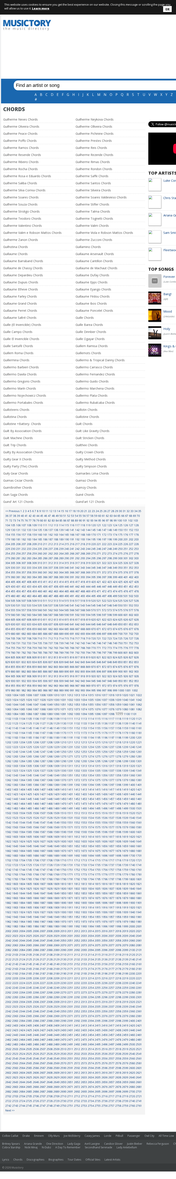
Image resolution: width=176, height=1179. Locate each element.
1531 (70, 818)
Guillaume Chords (15, 254)
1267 (43, 756)
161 (45, 535)
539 (61, 605)
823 (109, 657)
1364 (22, 780)
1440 (132, 794)
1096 (98, 714)
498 (109, 596)
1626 (36, 841)
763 (56, 648)
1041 (132, 700)
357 (23, 572)
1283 (15, 761)
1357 (111, 775)
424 (115, 582)
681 (18, 634)
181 (18, 539)
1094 (84, 714)
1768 (50, 874)
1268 (50, 756)
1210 (63, 742)
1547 (43, 822)
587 (50, 615)
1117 (111, 719)
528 (136, 601)
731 (18, 643)
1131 (70, 723)
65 (118, 516)
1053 (77, 704)
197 (104, 539)
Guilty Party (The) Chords (20, 466)
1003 (8, 695)
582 (23, 615)
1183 (15, 737)
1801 (139, 879)
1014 (84, 695)
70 (138, 516)
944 (88, 681)
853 (136, 662)
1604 (22, 837)
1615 (98, 837)
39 (18, 516)
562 (50, 610)
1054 (84, 704)
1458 (118, 799)
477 (131, 591)
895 (93, 671)
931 (18, 681)
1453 (84, 799)
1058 (111, 704)
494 (88, 596)
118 (82, 525)
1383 (15, 785)
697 (104, 634)
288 (56, 558)
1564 (22, 827)
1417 (111, 789)
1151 (70, 728)
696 (99, 634)
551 (125, 605)
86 (64, 520)
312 (50, 563)
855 (13, 667)
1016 (98, 695)
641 (72, 624)
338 (56, 568)
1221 (139, 742)
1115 (98, 719)
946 (99, 681)
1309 (56, 766)
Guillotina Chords (15, 417)
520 (93, 601)
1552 (77, 822)
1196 (105, 737)
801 (125, 652)
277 (131, 553)
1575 (98, 827)
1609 (56, 837)
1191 (70, 737)
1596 (105, 832)
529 (7, 605)
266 (72, 553)
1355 (98, 775)
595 (93, 615)
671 (99, 629)
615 (66, 619)
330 (13, 568)
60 (99, 516)
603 (136, 615)
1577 (111, 827)
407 (23, 582)
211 (45, 544)
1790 (63, 879)
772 (104, 648)
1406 (36, 789)
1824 (22, 888)
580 (13, 615)
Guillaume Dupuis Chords (20, 282)
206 (18, 544)
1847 (43, 893)
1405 (29, 789)
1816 (105, 884)
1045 (22, 704)
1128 (50, 723)
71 (6, 520)
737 (50, 643)
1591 (70, 832)
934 (34, 681)
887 (50, 671)
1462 (8, 804)
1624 (22, 841)
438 (56, 586)
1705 (29, 860)
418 (82, 582)
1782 (8, 879)
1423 (15, 794)
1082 (139, 709)
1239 (125, 747)
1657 (111, 846)
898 (109, 671)
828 (136, 657)
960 (40, 686)
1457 (111, 799)
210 (40, 544)
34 (135, 511)
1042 (139, 700)
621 (99, 619)
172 (104, 535)
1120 (132, 719)
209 (34, 544)
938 (56, 681)
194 (88, 539)
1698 (118, 855)
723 (109, 638)
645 (93, 624)
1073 (77, 709)
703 (136, 634)
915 (66, 676)
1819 (125, 884)
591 (72, 615)
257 (23, 553)
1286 (36, 761)
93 (91, 520)
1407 (43, 789)
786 (45, 652)
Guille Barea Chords (89, 325)
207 (23, 544)
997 (104, 690)
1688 (50, 855)
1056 (98, 704)
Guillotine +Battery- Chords (22, 424)
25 (101, 511)
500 (120, 596)
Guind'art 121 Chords (90, 502)
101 (125, 520)
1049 (50, 704)
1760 (132, 870)
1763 (15, 874)
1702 (8, 860)
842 (77, 662)
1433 (84, 794)
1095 (91, 714)
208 (29, 544)
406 (18, 582)
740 (66, 643)
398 (109, 577)
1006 (29, 695)
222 (104, 544)
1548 (50, 822)
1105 (29, 719)
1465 (29, 804)
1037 (105, 700)
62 (107, 516)
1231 (70, 747)
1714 (91, 860)
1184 (22, 737)
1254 (91, 752)
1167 (43, 733)
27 (108, 511)
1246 (36, 752)
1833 (84, 888)
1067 (36, 709)
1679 (125, 851)
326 (125, 563)
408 (29, 582)
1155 (98, 728)
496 (99, 596)
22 (89, 511)
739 (61, 643)
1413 (84, 789)
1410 (63, 789)
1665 (29, 851)
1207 (43, 742)
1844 (22, 893)
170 (93, 535)
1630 (63, 841)
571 (99, 610)
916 (72, 676)
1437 (111, 794)
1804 (22, 884)
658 (29, 629)
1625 (29, 841)
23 (93, 511)
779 (7, 652)
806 (18, 657)
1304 (22, 766)
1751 (70, 870)
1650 (63, 846)
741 (72, 643)
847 (104, 662)
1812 (77, 884)
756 (18, 648)
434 (34, 586)
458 (29, 591)
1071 (63, 709)
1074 (84, 709)
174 (115, 535)
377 (131, 572)
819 (88, 657)
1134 (91, 723)
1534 (91, 818)
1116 (105, 719)
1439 (125, 794)
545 (93, 605)
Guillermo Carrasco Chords (94, 367)
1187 (43, 737)
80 (41, 520)
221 (99, 544)
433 (29, 586)
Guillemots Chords (88, 353)
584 (34, 615)
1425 (29, 794)
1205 (29, 742)
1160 (132, 728)
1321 (139, 766)
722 (104, 638)
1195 (98, 737)
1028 (43, 700)
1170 (63, 733)
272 (104, 553)
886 (45, 671)
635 (40, 624)
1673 (84, 851)
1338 (118, 770)
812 (50, 657)
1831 (70, 888)
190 (66, 539)
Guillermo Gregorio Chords (21, 381)
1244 (22, 752)
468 (82, 591)
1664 (22, 851)
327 (131, 563)
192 (77, 539)
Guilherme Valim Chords (92, 226)
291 (72, 558)
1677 (111, 851)
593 (82, 615)
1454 (91, 799)
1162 (8, 733)
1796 (105, 879)
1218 (118, 742)
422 (104, 582)
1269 (56, 756)
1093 (77, 714)
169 (88, 535)
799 (115, 652)
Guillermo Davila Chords (20, 374)
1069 (50, 709)
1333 (84, 770)
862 (50, 667)
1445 (29, 799)
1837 (111, 888)
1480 (132, 804)
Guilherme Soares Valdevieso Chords (101, 197)
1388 (50, 785)
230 (13, 549)
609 (34, 619)
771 (99, 648)
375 (120, 572)
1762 (8, 874)
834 (34, 662)
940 (66, 681)
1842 (8, 893)
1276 (105, 756)
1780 (132, 874)
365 (66, 572)
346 (99, 568)
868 (82, 667)
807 (23, 657)
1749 (56, 870)
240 (66, 549)
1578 (118, 827)
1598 (118, 832)
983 (29, 690)
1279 (125, 756)
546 (99, 605)
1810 (63, 884)
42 (30, 516)
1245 (29, 752)
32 (128, 511)
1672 (77, 851)
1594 (91, 832)
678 (136, 629)
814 (61, 657)
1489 (56, 808)
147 (104, 530)
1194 (91, 737)
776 (125, 648)
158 (29, 535)
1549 (56, 822)
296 (99, 558)
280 (13, 558)
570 (93, 610)
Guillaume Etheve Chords (20, 289)
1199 (125, 737)
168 (82, 535)
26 (104, 511)
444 (88, 586)
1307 (43, 766)
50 (60, 516)
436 (45, 586)
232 (23, 549)
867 (77, 667)
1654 (91, 846)
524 (115, 601)
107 (23, 525)
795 (93, 652)
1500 (132, 808)
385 (40, 577)
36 (6, 516)
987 (50, 690)
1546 (36, 822)
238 (56, 549)
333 (29, 568)
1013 (77, 695)
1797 (111, 879)
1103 (15, 719)
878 (136, 667)
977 (131, 686)
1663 (15, 851)
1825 (29, 888)
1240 (132, 747)
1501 (139, 808)
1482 (8, 808)
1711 (70, 860)
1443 (15, 799)
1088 (43, 714)
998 (109, 690)
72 (10, 520)
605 (13, 619)
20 (81, 511)
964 (61, 686)
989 (61, 690)
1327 (43, 770)
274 (115, 553)
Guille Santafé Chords (18, 346)
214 (61, 544)
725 (120, 638)
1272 (77, 756)
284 (34, 558)
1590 (63, 832)
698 (109, 634)
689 (61, 634)
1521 (139, 813)
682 (23, 634)
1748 (50, 870)
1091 (63, 714)
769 (88, 648)
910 (40, 676)
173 (109, 535)
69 (134, 516)
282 (23, 558)
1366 (36, 780)
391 (72, 577)
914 (61, 676)
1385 (29, 785)
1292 (77, 761)
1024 (15, 700)
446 (99, 586)
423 (109, 582)
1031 (63, 700)
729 (7, 643)
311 (45, 563)
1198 (118, 737)
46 (45, 516)
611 (45, 619)
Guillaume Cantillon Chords (94, 261)
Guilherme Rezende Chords (94, 155)
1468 (50, 804)
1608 (50, 837)
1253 (84, 752)
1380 (132, 780)
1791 (70, 879)
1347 (43, 775)
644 (88, 624)
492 (77, 596)
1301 (139, 761)
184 (34, 539)
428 (136, 582)
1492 (77, 808)
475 (120, 591)
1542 (8, 822)
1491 (70, 808)
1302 (8, 766)
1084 (15, 714)
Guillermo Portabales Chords (23, 403)
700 (120, 634)
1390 (63, 785)
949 (115, 681)
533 (29, 605)
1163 (15, 733)
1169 (56, 733)
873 (109, 667)
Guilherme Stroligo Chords (21, 211)
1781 (139, 874)
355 (13, 572)
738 (56, 643)
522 (104, 601)
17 (70, 511)
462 (50, 591)
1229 (56, 747)
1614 (91, 837)
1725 (29, 865)
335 (40, 568)
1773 (84, 874)
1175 (98, 733)
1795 (98, 879)
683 (29, 634)
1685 (29, 855)
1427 (43, 794)
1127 (43, 723)
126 (125, 525)
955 (13, 686)
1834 (91, 888)
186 (45, 539)
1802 (8, 884)
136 (45, 530)
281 (18, 558)
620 (93, 619)
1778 (118, 874)
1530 (63, 818)
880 (13, 671)
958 (29, 686)
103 (136, 520)
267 (77, 553)
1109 (56, 719)
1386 (36, 785)
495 (93, 596)
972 (104, 686)
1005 (22, 695)
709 (34, 638)
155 (13, 535)
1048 (43, 704)
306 (18, 563)
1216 (105, 742)
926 (125, 676)
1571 (70, 827)
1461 (139, 799)
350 (120, 568)
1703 (15, 860)
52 (68, 516)
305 (13, 563)
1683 (15, 855)
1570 (63, 827)
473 (109, 591)
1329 (56, 770)
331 (18, 568)
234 (34, 549)
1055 (91, 704)
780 (13, 652)
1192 (77, 737)
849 (115, 662)
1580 (132, 827)
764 (61, 648)
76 (26, 520)
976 (125, 686)
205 (13, 544)
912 (50, 676)
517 (77, 601)
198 (109, 539)
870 (93, 667)
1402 (8, 789)
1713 (84, 860)
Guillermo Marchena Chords (95, 388)
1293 (84, 761)
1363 (15, 780)
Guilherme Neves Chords (20, 119)
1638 (118, 841)
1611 (70, 837)
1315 (98, 766)
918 (82, 676)
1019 (118, 695)
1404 (22, 789)
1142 (8, 728)
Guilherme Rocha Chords (20, 169)
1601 (139, 832)
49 (57, 516)
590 (66, 615)
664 (61, 629)
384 (34, 577)
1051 (63, 704)
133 (29, 530)
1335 (98, 770)
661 (45, 629)
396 (99, 577)
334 (34, 568)
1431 (70, 794)
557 (23, 610)
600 (120, 615)
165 (66, 535)
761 (45, 648)
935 (40, 681)
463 (56, 591)
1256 (105, 752)
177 (131, 535)
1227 (43, 747)
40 (22, 516)
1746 (36, 870)
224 (115, 544)
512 (50, 601)
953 (136, 681)
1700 (132, 855)
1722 (8, 865)
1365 (29, 780)
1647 (43, 846)
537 (50, 605)
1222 (8, 747)
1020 (125, 695)
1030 (56, 700)
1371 (70, 780)
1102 (8, 719)
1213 (84, 742)
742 (77, 643)
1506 (36, 813)
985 (40, 690)
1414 (91, 789)
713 (56, 638)
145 (93, 530)
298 (109, 558)
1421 (139, 789)
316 (72, 563)
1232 (77, 747)
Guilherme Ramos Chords (21, 148)
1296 (105, 761)
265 (66, 553)
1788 (50, 879)
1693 (84, 855)
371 (99, 572)
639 (61, 624)
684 (34, 634)
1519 (125, 813)
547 (104, 605)
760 (40, 648)
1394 (91, 785)
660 (40, 629)
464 (61, 591)
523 (109, 601)
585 (40, 615)
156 (18, 535)
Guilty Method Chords (91, 459)
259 (34, 553)
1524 (22, 818)
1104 (22, 719)
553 (136, 605)
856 (18, 667)
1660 (132, 846)
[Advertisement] (116, 45)
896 (99, 671)
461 (45, 591)
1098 (111, 714)
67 (126, 516)
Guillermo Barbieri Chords (21, 367)
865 (66, 667)
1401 (139, 785)
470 (93, 591)
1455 (98, 799)
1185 (29, 737)
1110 (63, 719)
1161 (139, 728)
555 (13, 610)
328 (136, 563)
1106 (36, 719)
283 (29, 558)
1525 (29, 818)
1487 (43, 808)
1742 (8, 870)
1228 (50, 747)
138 (56, 530)
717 (77, 638)
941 (72, 681)
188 (56, 539)
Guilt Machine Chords (18, 438)
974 (115, 686)
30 (120, 511)
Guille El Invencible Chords (21, 339)
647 (104, 624)
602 (131, 615)
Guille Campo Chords (17, 332)
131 (18, 530)
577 (131, 610)
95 (99, 520)
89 (76, 520)
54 (76, 516)
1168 (50, 733)
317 (77, 563)
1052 (70, 704)
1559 (125, 822)
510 (40, 601)
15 (62, 511)
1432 (77, 794)
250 (120, 549)
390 (66, 577)
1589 (56, 832)
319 (88, 563)
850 (120, 662)
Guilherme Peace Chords (20, 134)
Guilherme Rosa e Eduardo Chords (27, 176)
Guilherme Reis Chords (91, 148)
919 (88, 676)
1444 (22, 799)
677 (131, 629)
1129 (56, 723)
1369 (56, 780)
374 (115, 572)
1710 (63, 860)
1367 (43, 780)
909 (34, 676)
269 (88, 553)
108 (29, 525)
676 (125, 629)
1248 (50, 752)
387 (50, 577)
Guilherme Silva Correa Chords (24, 190)
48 (53, 516)
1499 (125, 808)
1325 (29, 770)
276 (125, 553)
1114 (91, 719)
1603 (15, 837)
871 (99, 667)
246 (99, 549)
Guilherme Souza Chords (20, 204)
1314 (91, 766)
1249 (56, 752)
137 (50, 530)
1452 (77, 799)
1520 (132, 813)
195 (93, 539)
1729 (56, 865)
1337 (111, 770)
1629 (56, 841)
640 (66, 624)
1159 (125, 728)
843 (82, 662)
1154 (91, 728)
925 (120, 676)
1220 (132, 742)
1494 (91, 808)
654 (7, 629)
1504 (22, 813)
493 (82, 596)
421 (99, 582)
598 (109, 615)
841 (72, 662)
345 (93, 568)
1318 (118, 766)
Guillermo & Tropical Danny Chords (100, 360)
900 (120, 671)
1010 (56, 695)
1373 (84, 780)
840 (66, 662)
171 (99, 535)
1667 (43, 851)
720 (93, 638)
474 (115, 591)
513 (56, 601)
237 (50, 549)
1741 (139, 865)
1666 (36, 851)
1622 (8, 841)
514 (61, 601)
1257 (111, 752)
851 (125, 662)
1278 (118, 756)
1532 (77, 818)
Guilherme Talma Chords (93, 211)
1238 (118, 747)
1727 (43, 865)
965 (66, 686)
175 (120, 535)
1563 (15, 827)
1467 (43, 804)
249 (115, 549)
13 (54, 511)
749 (115, 643)
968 (82, 686)
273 (109, 553)
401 (125, 577)
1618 (118, 837)
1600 (132, 832)
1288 (50, 761)
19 (77, 511)
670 (93, 629)
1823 (15, 888)
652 (131, 624)
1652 (77, 846)
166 (72, 535)
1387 (43, 785)
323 (109, 563)
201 (125, 539)
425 (120, 582)
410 (40, 582)
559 (34, 610)
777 (131, 648)
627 (131, 619)
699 (115, 634)
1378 (118, 780)
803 (136, 652)
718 (82, 638)
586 (45, 615)
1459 (125, 799)
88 (72, 520)
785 (40, 652)
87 (68, 520)
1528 (50, 818)
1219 (125, 742)
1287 (43, 761)
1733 (84, 865)
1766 (36, 874)
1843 (15, 893)
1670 (63, 851)
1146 (36, 728)
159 (34, 535)
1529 (56, 818)
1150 (63, 728)
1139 (125, 723)
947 (104, 681)
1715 (98, 860)
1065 (22, 709)
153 (136, 530)
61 (103, 516)
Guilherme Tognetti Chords (94, 218)
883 (29, 671)
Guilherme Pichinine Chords (95, 134)
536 (45, 605)
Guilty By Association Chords (23, 452)
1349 (56, 775)
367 (77, 572)
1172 (77, 733)
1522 (8, 818)
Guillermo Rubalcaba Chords (95, 403)
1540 (132, 818)
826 (125, 657)
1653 (84, 846)
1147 (43, 728)
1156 (105, 728)
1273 (84, 756)
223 (109, 544)
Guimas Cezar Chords (18, 480)
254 (7, 553)
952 (131, 681)
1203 (15, 742)
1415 (98, 789)
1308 (50, 766)
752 (131, 643)
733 (29, 643)
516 (72, 601)
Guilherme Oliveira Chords (21, 126)
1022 (139, 695)
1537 (111, 818)
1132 (77, 723)
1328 (50, 770)
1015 (91, 695)
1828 (50, 888)
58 (91, 516)
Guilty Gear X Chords (17, 459)
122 (104, 525)
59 (95, 516)
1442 (8, 799)
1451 (70, 799)
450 (120, 586)
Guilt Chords (84, 424)
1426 (36, 794)
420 (93, 582)
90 (80, 520)
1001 (128, 690)
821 (99, 657)
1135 (98, 723)
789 (61, 652)
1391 (70, 785)
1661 (139, 846)
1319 (125, 766)
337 (50, 568)
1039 (118, 700)
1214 (91, 742)
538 (56, 605)
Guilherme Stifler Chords (92, 204)
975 (120, 686)
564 (61, 610)
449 (115, 586)
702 (131, 634)
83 (53, 520)
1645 (29, 846)
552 (131, 605)
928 (136, 676)
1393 (84, 785)
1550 (63, 822)
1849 (56, 893)
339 (61, 568)
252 (131, 549)
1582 (8, 832)
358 (29, 572)
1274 (91, 756)
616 (72, 619)
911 (45, 676)
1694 (91, 855)
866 (72, 667)
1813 (84, 884)
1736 (105, 865)
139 (61, 530)
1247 (43, 752)
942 (77, 681)
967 (77, 686)
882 (23, 671)
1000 (121, 690)
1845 (29, 893)
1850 (63, 893)
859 (34, 667)
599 (115, 615)
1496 (105, 808)
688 (56, 634)
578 (136, 610)
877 (131, 667)
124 (115, 525)
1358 (118, 775)
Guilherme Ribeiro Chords (21, 162)
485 (40, 596)
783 (29, 652)
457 (23, 591)
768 (82, 648)
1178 (118, 733)
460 (40, 591)
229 (7, 549)
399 (115, 577)
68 (130, 516)
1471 (70, 804)
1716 (105, 860)
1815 (98, 884)
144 (88, 530)
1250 (63, 752)
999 (115, 690)
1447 (43, 799)
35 (139, 511)
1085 (22, 714)
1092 (70, 714)
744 (88, 643)
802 (131, 652)
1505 (29, 813)
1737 (111, 865)
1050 (56, 704)
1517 (111, 813)
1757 (111, 870)
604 (7, 619)
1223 (15, 747)
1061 (132, 704)
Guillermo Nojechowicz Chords (24, 395)
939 (61, 681)
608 (29, 619)
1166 (36, 733)
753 (136, 643)
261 (45, 553)
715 (66, 638)
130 (13, 530)
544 (88, 605)
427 (131, 582)
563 (56, 610)
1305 (29, 766)
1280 (132, 756)
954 (7, 686)
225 (120, 544)
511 (45, 601)
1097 (105, 714)
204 (7, 544)
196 (99, 539)
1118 (118, 719)
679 (7, 634)
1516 (105, 813)
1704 (22, 860)
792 (77, 652)
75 (22, 520)
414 (61, 582)
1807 (43, 884)
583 (29, 615)
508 (29, 601)
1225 (29, 747)
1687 (43, 855)
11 (47, 511)
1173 (84, 733)
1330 (63, 770)
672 (104, 629)
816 (72, 657)
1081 (132, 709)
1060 (125, 704)
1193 (84, 737)
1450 (63, 799)
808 (29, 657)
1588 (50, 832)
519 (88, 601)
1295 (98, 761)
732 (23, 643)
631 (18, 624)
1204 (22, 742)
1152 (77, 728)
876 (125, 667)
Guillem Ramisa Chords (92, 346)
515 (66, 601)
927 (131, 676)
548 (109, 605)
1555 (98, 822)
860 (40, 667)
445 (93, 586)
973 (109, 686)
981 (18, 690)
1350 (63, 775)
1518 (118, 813)
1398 (118, 785)
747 (104, 643)
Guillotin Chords (86, 410)
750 (120, 643)
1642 (8, 846)
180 (13, 539)
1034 (84, 700)
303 (136, 558)
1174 (91, 733)
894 (88, 671)
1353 (84, 775)
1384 (22, 785)
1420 (132, 789)
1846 (36, 893)
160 (40, 535)
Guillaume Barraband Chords (23, 261)
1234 (91, 747)
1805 (29, 884)
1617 (111, 837)
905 (13, 676)
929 (7, 681)
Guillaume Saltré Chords (19, 318)
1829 (56, 888)
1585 (29, 832)
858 (29, 667)
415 (66, 582)
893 (82, 671)
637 (50, 624)
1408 (50, 789)
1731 (70, 865)
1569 (56, 827)
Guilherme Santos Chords (93, 183)
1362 (8, 780)
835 (40, 662)
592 (77, 615)
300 (120, 558)
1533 (84, 818)
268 (82, 553)
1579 (125, 827)
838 (56, 662)
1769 (56, 874)
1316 (105, 766)
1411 (70, 789)
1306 (36, 766)
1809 (56, 884)
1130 (63, 723)
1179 (125, 733)
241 (72, 549)
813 (56, 657)
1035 (91, 700)
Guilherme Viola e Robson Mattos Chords (104, 233)
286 (45, 558)
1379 (125, 780)
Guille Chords (85, 318)
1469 (56, 804)
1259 (125, 752)
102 (130, 520)
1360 (132, 775)
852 (131, 662)
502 (131, 596)
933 (29, 681)
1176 (105, 733)
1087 (36, 714)
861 (45, 667)
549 (115, 605)
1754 (91, 870)
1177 (111, 733)
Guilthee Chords (87, 445)
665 (66, 629)
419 (88, 582)
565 (66, 610)
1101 (134, 714)
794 (88, 652)
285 (40, 558)
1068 (43, 709)
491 (72, 596)
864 (61, 667)
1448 (50, 799)
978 (136, 686)
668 (82, 629)
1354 (91, 775)
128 (136, 525)
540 (66, 605)
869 (88, 667)
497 (104, 596)
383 (29, 577)
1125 (29, 723)
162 (50, 535)
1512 (77, 813)
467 (77, 591)
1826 (36, 888)
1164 (22, 733)
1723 (15, 865)
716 (72, 638)
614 (61, 619)
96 (103, 520)
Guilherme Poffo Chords (20, 141)
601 (125, 615)
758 (29, 648)
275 (120, 553)
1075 (91, 709)
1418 (118, 789)
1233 (84, 747)
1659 (125, 846)
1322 (8, 770)
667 (77, 629)
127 (131, 525)
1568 (50, 827)
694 (88, 634)
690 (66, 634)
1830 (63, 888)
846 (99, 662)
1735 (98, 865)
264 (61, 553)
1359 (125, 775)
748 (109, 643)
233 (29, 549)
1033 (77, 700)
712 (50, 638)
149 (115, 530)
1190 (63, 737)
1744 (22, 870)
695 (93, 634)
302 (131, 558)
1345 (29, 775)
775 (120, 648)
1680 (132, 851)
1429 (56, 794)
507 (23, 601)
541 (72, 605)
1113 (84, 719)
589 (61, 615)
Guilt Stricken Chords (90, 438)
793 (82, 652)
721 (99, 638)
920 (93, 676)
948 (109, 681)
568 (82, 610)
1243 (15, 752)
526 (125, 601)
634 (34, 624)
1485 (29, 808)
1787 (43, 879)
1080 (125, 709)
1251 (70, 752)
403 (136, 577)
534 (34, 605)
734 (34, 643)
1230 (63, 747)
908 (29, 676)
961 (45, 686)
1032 (70, 700)
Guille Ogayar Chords (90, 339)
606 (18, 619)
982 (23, 690)
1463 (15, 804)
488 (56, 596)
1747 (43, 870)
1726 (36, 865)
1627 (43, 841)
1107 (43, 719)
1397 (111, 785)
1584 (22, 832)
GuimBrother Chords (17, 487)
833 (29, 662)
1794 (91, 879)
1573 (84, 827)
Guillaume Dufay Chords (92, 275)
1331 (70, 770)
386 (45, 577)
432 (23, 586)
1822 (8, 888)
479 (7, 596)
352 (131, 568)
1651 (70, 846)
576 (125, 610)
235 (40, 549)
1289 (56, 761)
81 (45, 520)
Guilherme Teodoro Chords (22, 218)
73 (14, 520)
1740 (132, 865)
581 (18, 615)
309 (34, 563)
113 (56, 525)
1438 (118, 794)
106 (18, 525)
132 (23, 530)
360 (40, 572)
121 (99, 525)
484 (34, 596)
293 (82, 558)
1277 (111, 756)
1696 (105, 855)
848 (109, 662)
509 (34, 601)
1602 (8, 837)
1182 (8, 737)
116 (72, 525)
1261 (139, 752)
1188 (50, 737)
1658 (118, 846)
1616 (105, 837)
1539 (125, 818)
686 (45, 634)
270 (93, 553)
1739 (125, 865)
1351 (70, 775)
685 (40, 634)
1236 (105, 747)
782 (23, 652)
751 (125, 643)
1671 (70, 851)
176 (125, 535)
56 (84, 516)
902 (131, 671)
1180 (132, 733)
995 (93, 690)
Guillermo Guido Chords (92, 381)
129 (7, 530)
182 (23, 539)
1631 (70, 841)
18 (74, 511)
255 (13, 553)
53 (72, 516)
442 (77, 586)
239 (61, 549)
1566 (36, 827)
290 (66, 558)
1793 (84, 879)
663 (56, 629)
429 (7, 586)
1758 (118, 870)
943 (82, 681)
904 (7, 676)
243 (82, 549)
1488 (50, 808)
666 (72, 629)
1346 (36, 775)
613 (56, 619)
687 (50, 634)
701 (125, 634)
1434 (91, 794)
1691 (70, 855)
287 (50, 558)
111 (45, 525)
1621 (139, 837)
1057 (105, 704)
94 (95, 520)
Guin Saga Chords (15, 495)
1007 (36, 695)
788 (56, 652)
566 (72, 610)
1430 (63, 794)
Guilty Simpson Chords (91, 466)
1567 (43, 827)
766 (72, 648)
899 (115, 671)
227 (131, 544)
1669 (56, 851)
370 (93, 572)
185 (40, 539)
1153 (84, 728)
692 (77, 634)
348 (109, 568)
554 (7, 610)
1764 (22, 874)
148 (109, 530)
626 (125, 619)
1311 (70, 766)
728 (136, 638)
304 (7, 563)
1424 (22, 794)
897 (104, 671)
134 (34, 530)
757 (23, 648)
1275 (98, 756)
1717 (111, 860)
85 (60, 520)
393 (82, 577)
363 (56, 572)
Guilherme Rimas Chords (93, 162)
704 (7, 638)
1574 (91, 827)
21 (85, 511)
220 (93, 544)
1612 (77, 837)
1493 (84, 808)
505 (13, 601)
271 (99, 553)
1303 (15, 766)
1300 (132, 761)
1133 (84, 723)
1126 (36, 723)
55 (80, 516)
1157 (111, 728)
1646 (36, 846)
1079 (118, 709)
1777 (111, 874)
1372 (77, 780)
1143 (15, 728)
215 (66, 544)
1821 (139, 884)
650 (120, 624)
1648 (50, 846)
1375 (98, 780)
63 (111, 516)
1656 (105, 846)
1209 (56, 742)
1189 (56, 737)
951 (125, 681)
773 (109, 648)
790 (66, 652)
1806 (36, 884)
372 (104, 572)
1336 (105, 770)
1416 (105, 789)
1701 (139, 855)
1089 (50, 714)
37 (10, 516)
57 (88, 516)
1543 (15, 822)
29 (116, 511)
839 (61, 662)
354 (7, 572)
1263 (15, 756)
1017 (105, 695)
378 (136, 572)
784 (34, 652)
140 (66, 530)
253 (136, 549)
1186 (36, 737)
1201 (139, 737)
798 (109, 652)
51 (64, 516)
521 (99, 601)
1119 (125, 719)
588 (56, 615)
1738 (118, 865)
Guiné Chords (85, 495)
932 (23, 681)
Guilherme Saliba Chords (20, 183)
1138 (118, 723)
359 (34, 572)
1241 (139, 747)
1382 (8, 785)
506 (18, 601)
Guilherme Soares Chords (21, 197)
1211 (70, 742)
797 (104, 652)
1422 (8, 794)
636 (45, 624)
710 (40, 638)
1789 (56, 879)
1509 (56, 813)
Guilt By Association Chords (22, 431)
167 (77, 535)
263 (56, 553)
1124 (22, 723)
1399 (125, 785)
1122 (8, 723)
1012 (70, 695)
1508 (50, 813)
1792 (77, 879)
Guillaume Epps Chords (92, 282)
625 (120, 619)
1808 (50, 884)
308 (29, 563)
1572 (77, 827)
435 (40, 586)
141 (72, 530)
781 (18, 652)
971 (99, 686)
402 (131, 577)
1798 (118, 879)
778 (136, 648)
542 (77, 605)
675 (120, 629)
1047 (36, 704)
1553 (84, 822)
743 (82, 643)
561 (45, 610)
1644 (22, 846)
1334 (91, 770)
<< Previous (12, 511)
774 (115, 648)
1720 (132, 860)
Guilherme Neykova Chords (95, 119)
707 (23, 638)
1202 (8, 742)
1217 (111, 742)
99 (115, 520)
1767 (43, 874)
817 (77, 657)
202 (131, 539)
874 (115, 667)
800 (120, 652)
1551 (70, 822)
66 (122, 516)
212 (50, 544)
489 (61, 596)
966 (72, 686)
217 (77, 544)
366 (72, 572)
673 (109, 629)
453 (136, 586)
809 (34, 657)
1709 (56, 860)
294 (88, 558)
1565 (29, 827)
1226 (36, 747)
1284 (22, 761)
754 (7, 648)
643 (82, 624)
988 (56, 690)
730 (13, 643)
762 (50, 648)
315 (66, 563)
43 (33, 516)
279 (7, 558)
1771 (70, 874)
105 (13, 525)
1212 (77, 742)
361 (45, 572)
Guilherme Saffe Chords (92, 176)
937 (50, 681)
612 (50, 619)
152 (131, 530)
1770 (63, 874)
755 (13, 648)
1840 (132, 888)
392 (77, 577)
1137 (111, 723)
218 (82, 544)
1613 (84, 837)
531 (18, 605)
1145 (29, 728)
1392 (77, 785)
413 (56, 582)
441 (72, 586)
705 (13, 638)
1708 (50, 860)
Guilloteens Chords (16, 410)
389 (61, 577)
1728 (50, 865)
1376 (105, 780)
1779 (125, 874)
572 (104, 610)
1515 (98, 813)
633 (29, 624)
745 (93, 643)
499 (115, 596)
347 (104, 568)
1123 (15, 723)
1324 (22, 770)
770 (93, 648)
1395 (98, 785)
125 (120, 525)
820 (93, 657)
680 (13, 634)
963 (56, 686)
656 (18, 629)
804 (7, 657)
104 (7, 525)
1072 (70, 709)
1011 (63, 695)
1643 (15, 846)
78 (33, 520)
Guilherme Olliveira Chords (94, 126)
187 (50, 539)
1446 (36, 799)
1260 (132, 752)
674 (115, 629)
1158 (118, 728)
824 (115, 657)
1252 (77, 752)
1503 (15, 813)
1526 (36, 818)
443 (82, 586)
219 (88, 544)
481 (18, 596)
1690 (63, 855)
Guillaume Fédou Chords (93, 296)
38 (14, 516)
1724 (22, 865)
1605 (29, 837)
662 (50, 629)
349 (115, 568)
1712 (77, 860)
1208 (50, 742)
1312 (77, 766)
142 (77, 530)
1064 (15, 709)
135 (40, 530)
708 (29, 638)
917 (77, 676)
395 (93, 577)
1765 (29, 874)
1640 (132, 841)
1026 (29, 700)
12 (50, 511)
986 (45, 690)
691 (72, 634)
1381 (139, 780)
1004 (15, 695)
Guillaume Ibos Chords (91, 303)
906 (18, 676)
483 (29, 596)
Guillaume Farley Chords (20, 296)
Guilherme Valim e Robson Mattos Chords (32, 233)
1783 (15, 879)
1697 (111, 855)
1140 (132, 723)
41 (26, 516)
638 (56, 624)
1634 (91, 841)
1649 (56, 846)
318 (82, 563)
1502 (8, 813)
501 (125, 596)
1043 (8, 704)
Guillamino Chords (88, 247)
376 (125, 572)
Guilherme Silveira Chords (93, 190)
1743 (15, 870)
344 (88, 568)
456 (18, 591)
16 (66, 511)
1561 (139, 822)
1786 (36, 879)
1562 (8, 827)
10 (43, 511)
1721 (139, 860)
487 (50, 596)
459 (34, 591)
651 (125, 624)
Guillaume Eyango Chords (93, 289)
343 (82, 568)
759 (34, 648)
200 (120, 539)
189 (61, 539)
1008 (43, 695)
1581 (139, 827)
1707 (43, 860)
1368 (50, 780)
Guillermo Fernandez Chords (95, 374)
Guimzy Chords (86, 487)
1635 (98, 841)
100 (119, 520)
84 (57, 520)
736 (45, 643)
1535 (98, 818)
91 (84, 520)
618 (82, 619)
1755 (98, 870)
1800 (132, 879)
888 (56, 671)
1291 (70, 761)
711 (45, 638)
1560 (132, 822)
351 (125, 568)
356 (18, 572)
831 (18, 662)
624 (115, 619)
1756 (105, 870)
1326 (36, 770)
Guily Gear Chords (15, 473)
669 (88, 629)
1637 (111, 841)
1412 (77, 789)
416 (72, 582)
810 (40, 657)
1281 (139, 756)
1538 (118, 818)
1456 (105, 799)
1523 (15, 818)
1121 (139, 719)
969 (88, 686)
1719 (125, 860)
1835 (98, 888)
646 (99, 624)
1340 (132, 770)
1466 (36, 804)
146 (99, 530)
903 (136, 671)
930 (13, 681)
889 (61, 671)
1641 (139, 841)
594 (88, 615)
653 (136, 624)
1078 (111, 709)
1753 (84, 870)
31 (124, 511)
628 (136, 619)
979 (7, 690)
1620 (132, 837)
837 (50, 662)
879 (7, 671)
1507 (43, 813)
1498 (118, 808)
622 (104, 619)
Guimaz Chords (86, 480)
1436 (105, 794)
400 (120, 577)
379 (7, 577)
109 (34, 525)
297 (104, 558)
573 (109, 610)
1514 (91, 813)
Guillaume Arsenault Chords (95, 254)
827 (131, 657)
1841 (139, 888)
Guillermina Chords (16, 360)
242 (77, 549)
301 (125, 558)
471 (99, 591)
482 (23, 596)
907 (23, 676)
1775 (98, 874)
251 (125, 549)
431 (18, 586)
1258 (118, 752)
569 (88, 610)
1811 (70, 884)
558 (29, 610)
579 (7, 615)
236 (45, 549)
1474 (91, 804)
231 (18, 549)
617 (77, 619)
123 (109, 525)
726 (125, 638)
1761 (139, 870)
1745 (29, 870)
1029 (50, 700)
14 (58, 511)
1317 (111, 766)
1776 (105, 874)
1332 (77, 770)
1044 (15, 704)
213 (56, 544)
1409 (56, 789)
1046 (29, 704)
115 (66, 525)
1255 (98, 752)
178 (136, 535)
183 (29, 539)
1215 (98, 742)
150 (120, 530)
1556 (105, 822)
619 (88, 619)
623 (109, 619)
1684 (22, 855)
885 (40, 671)
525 (120, 601)
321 (99, 563)
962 (50, 686)
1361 (139, 775)
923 (109, 676)
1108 (50, 719)
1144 (22, 728)
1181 (139, 733)
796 (99, 652)
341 (72, 568)
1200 (132, 737)
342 (77, 568)
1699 (125, 855)
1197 (111, 737)
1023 (8, 700)
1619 (125, 837)
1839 (125, 888)
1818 (118, 884)
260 (40, 553)
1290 (63, 761)
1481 (139, 804)
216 (72, 544)
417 (77, 582)
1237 (111, 747)
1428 (50, 794)
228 (136, 544)
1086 (29, 714)
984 (34, 690)
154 (7, 535)
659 (34, 629)
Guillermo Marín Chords (19, 388)
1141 (139, 723)
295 (93, 558)
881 (18, 671)
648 (109, 624)
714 (61, 638)
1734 (91, 865)
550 (120, 605)
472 (104, 591)
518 (82, 601)
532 (23, 605)
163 (56, 535)
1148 (50, 728)
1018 (111, 695)
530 (13, 605)
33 (132, 511)
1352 (77, 775)
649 (115, 624)
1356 (105, 775)
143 (82, 530)
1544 (22, 822)
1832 (77, 888)
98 (111, 520)
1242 (8, 752)
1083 (8, 714)
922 (104, 676)
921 (99, 676)
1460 (132, 799)
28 (112, 511)
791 (72, 652)
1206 (36, 742)
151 (125, 530)
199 (115, 539)
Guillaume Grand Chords (20, 303)
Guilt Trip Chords (14, 445)
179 (7, 539)
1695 (98, 855)
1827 (43, 888)
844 (88, 662)
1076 (98, 709)
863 (56, 667)
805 (13, 657)
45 (41, 516)
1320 (132, 766)
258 (29, 553)
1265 (29, 756)
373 (109, 572)
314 (61, 563)
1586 (36, 832)
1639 (125, 841)
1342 (8, 775)
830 (13, 662)
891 (72, 671)
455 (13, 591)
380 (13, 577)
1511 (70, 813)
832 (23, 662)
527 (131, 601)
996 (99, 690)
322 (104, 563)
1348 (50, 775)
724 (115, 638)
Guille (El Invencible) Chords (22, 325)
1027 (36, 700)
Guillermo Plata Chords (92, 395)
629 (7, 624)
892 (77, 671)
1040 (125, 700)
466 (72, 591)
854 (7, 667)
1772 (77, 874)
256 (18, 553)
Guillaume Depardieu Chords (23, 275)
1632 (77, 841)
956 (18, 686)
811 (45, 657)
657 (23, 629)
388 (56, 577)
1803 (15, 884)
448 (109, 586)
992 (77, 690)
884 (34, 671)
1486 (36, 808)
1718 (118, 860)
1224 (22, 747)
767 (77, 648)
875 (120, 667)
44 (37, 516)
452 (131, 586)
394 (88, 577)
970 (93, 686)
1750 (63, 870)
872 (104, 667)
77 (30, 520)
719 (88, 638)
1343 (15, 775)
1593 (84, 832)
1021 (132, 695)
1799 (125, 879)
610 (40, 619)
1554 (91, 822)
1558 (118, 822)
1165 (29, 733)
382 (23, 577)
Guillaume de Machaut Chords (96, 268)
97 (107, 520)
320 (93, 563)
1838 (118, 888)
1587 (43, 832)
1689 (56, 855)
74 (18, 520)
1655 (98, 846)
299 (115, 558)
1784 (22, 879)
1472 (77, 804)
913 (56, 676)
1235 (98, 747)
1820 (132, 884)
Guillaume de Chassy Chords (23, 268)
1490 (63, 808)
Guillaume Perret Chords (20, 310)
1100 (127, 714)
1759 (125, 870)
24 (97, 511)
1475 (98, 804)
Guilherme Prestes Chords (94, 141)
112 (50, 525)
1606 (36, 837)
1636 (105, 841)
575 (120, 610)
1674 (91, 851)
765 (66, 648)
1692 (77, 855)
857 (23, 667)
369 (88, 572)
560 (40, 610)
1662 (8, 851)
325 (120, 563)
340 (66, 568)
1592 (77, 832)
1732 (77, 865)
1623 (15, 841)
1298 (118, 761)
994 (88, 690)
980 (13, 690)
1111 (70, 719)
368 (82, 572)
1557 (111, 822)
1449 (56, 799)
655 (13, 629)
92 (88, 520)
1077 (105, 709)
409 (34, 582)
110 (40, 525)
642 (77, 624)
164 (61, 535)
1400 (132, 785)
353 (136, 568)
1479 (125, 804)
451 (125, 586)
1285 (29, 761)
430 (13, 586)
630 (13, 624)
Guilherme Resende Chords (22, 155)
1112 (77, 719)
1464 (22, 804)
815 (66, 657)
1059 (118, 704)
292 (77, 558)
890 (66, 671)
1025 (22, 700)
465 (66, 591)
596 (99, 615)
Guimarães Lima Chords (92, 473)
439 (61, 586)
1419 (125, 789)
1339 (125, 770)
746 (99, 643)
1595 (98, 832)
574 (115, 610)
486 (45, 596)
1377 (111, 780)
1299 (125, 761)
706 (18, 638)
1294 (91, 761)
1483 (15, 808)
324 (115, 563)
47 (49, 516)
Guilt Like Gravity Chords (92, 431)
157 (23, 535)
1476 (105, 804)
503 (136, 596)
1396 (105, 785)
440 (66, 586)
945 (93, 681)
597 (104, 615)
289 (61, 558)
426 (125, 582)
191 (72, 539)
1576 (105, 827)
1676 (105, 851)
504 (7, 601)
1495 (98, 808)
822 (104, 657)
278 (136, 553)
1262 (8, 756)
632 (23, 624)
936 (45, 681)
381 (18, 577)
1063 (8, 709)
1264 (22, 756)
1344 (22, 775)
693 (82, 634)
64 (115, 516)
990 (66, 690)
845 (93, 662)
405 (13, 582)
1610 (63, 837)
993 (82, 690)
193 (82, 539)
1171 (70, 733)
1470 (63, 804)
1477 (111, 804)
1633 (84, 841)
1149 (56, 728)
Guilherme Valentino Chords (22, 226)
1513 (84, 813)
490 (66, 596)
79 (37, 520)
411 (45, 582)
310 (40, 563)
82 (49, 520)
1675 (98, 851)
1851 (70, 893)
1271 (70, 756)
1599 (125, 832)
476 (125, 591)
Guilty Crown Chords (90, 452)
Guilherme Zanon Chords (20, 240)
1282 (8, 761)
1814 (91, 884)
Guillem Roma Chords (18, 353)
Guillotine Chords (87, 417)
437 (50, 586)
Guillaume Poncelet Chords (94, 310)
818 (82, 657)
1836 (105, 888)
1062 (139, 704)
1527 (43, 818)
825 (120, 657)
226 (125, 544)
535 (40, 605)
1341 (139, 770)
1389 (56, 785)
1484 (22, 808)
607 (23, 619)
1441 (139, 794)
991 (72, 690)
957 (23, 686)
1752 (77, 870)
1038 (111, 700)
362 (50, 572)
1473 (84, 804)
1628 (50, 841)
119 (88, 525)
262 (50, 553)
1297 (111, 761)
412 (50, 582)
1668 (50, 851)
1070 (56, 709)
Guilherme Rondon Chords (94, 169)
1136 (105, 723)
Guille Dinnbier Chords (91, 332)
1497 (111, 808)
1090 (56, 714)
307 (23, 563)
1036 (98, 700)
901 (125, 671)
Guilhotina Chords (15, 247)
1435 (98, 794)
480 (13, 596)
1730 (63, 865)
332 (23, 568)
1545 (29, 822)
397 (104, 577)
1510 (63, 813)
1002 (135, 690)
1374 (91, 780)
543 (82, 605)
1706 (36, 860)
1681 (139, 851)
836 (45, 662)
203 (136, 539)
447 (104, 586)
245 (93, 549)
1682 (8, 855)
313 (56, 563)
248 (109, 549)
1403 (15, 789)
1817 (111, 884)
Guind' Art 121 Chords (18, 502)
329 (7, 568)
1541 (139, 818)
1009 (50, 695)
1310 (63, 766)
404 (7, 582)
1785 (29, 879)
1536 (105, 818)
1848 (50, 893)
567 (77, 610)
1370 (63, 780)
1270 (63, 756)
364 (61, 572)
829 (7, 662)
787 (50, 652)
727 (131, 638)
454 (7, 591)
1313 (84, 766)
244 (88, 549)
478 (136, 591)
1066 (29, 709)
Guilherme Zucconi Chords (94, 240)
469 (88, 591)
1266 (36, 756)
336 (45, 568)
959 (34, 686)
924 (115, 676)
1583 (15, 832)
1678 (118, 851)
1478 (118, 804)
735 (40, 643)
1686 (36, 855)
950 (120, 681)
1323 (15, 770)
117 (77, 525)
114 (61, 525)
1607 (43, 837)
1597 (111, 832)
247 (104, 549)
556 (18, 610)
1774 (91, 874)
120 (93, 525)
